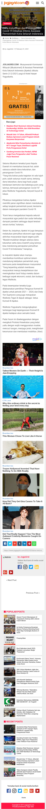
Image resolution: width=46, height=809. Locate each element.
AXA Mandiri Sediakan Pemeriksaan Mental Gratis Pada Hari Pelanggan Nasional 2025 (28, 681)
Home (24, 798)
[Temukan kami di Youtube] (11, 572)
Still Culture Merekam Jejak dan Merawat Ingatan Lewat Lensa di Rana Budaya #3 (28, 671)
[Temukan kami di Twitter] (31, 567)
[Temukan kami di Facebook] (19, 567)
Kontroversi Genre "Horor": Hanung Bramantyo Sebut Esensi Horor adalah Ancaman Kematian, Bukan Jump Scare (29, 661)
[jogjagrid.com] (24, 3)
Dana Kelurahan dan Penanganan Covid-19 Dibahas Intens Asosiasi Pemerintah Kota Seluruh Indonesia (23, 31)
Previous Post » (33, 593)
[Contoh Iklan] (23, 118)
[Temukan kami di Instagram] (25, 566)
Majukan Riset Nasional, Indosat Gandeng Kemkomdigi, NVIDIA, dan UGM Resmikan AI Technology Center (24, 128)
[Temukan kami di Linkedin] (36, 567)
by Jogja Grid (29, 807)
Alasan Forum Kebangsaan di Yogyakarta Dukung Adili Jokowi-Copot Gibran (28, 619)
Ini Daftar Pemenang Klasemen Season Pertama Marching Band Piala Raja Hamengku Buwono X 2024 (28, 630)
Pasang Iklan (21, 638)
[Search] (43, 3)
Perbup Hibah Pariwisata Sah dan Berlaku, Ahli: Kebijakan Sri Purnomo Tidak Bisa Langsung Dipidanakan (28, 713)
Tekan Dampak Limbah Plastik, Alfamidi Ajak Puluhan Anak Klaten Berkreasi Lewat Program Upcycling (29, 772)
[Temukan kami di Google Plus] (5, 572)
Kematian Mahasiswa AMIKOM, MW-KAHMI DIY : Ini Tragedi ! (28, 701)
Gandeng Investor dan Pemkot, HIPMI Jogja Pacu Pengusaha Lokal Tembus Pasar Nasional (22, 154)
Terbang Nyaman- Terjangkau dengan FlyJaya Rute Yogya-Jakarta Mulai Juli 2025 (27, 691)
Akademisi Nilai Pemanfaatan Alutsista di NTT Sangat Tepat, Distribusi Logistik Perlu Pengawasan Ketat (23, 145)
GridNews (7, 23)
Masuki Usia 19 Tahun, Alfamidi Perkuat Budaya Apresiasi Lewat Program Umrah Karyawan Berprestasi (23, 136)
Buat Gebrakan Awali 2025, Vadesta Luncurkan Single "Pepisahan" (26, 650)
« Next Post (11, 580)
